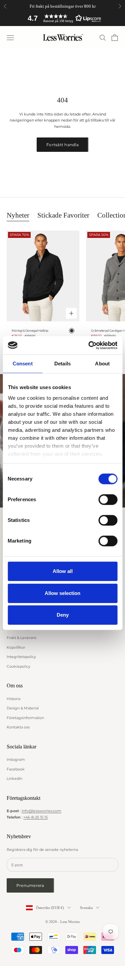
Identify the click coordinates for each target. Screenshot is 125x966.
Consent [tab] (23, 363)
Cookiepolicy (18, 666)
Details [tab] (62, 363)
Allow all (63, 571)
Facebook (16, 769)
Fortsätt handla (62, 144)
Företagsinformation (25, 717)
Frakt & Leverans (21, 637)
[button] (62, 18)
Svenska (86, 908)
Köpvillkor (16, 647)
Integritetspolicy (21, 656)
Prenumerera (30, 885)
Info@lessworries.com (41, 811)
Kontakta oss (18, 727)
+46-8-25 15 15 (35, 817)
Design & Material (23, 708)
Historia (13, 698)
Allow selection (62, 593)
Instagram (16, 759)
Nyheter (18, 215)
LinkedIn (14, 778)
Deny (63, 615)
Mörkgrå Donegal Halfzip (30, 330)
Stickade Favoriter (63, 215)
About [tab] (102, 363)
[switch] (107, 499)
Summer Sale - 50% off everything (62, 6)
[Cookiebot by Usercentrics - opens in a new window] (89, 345)
